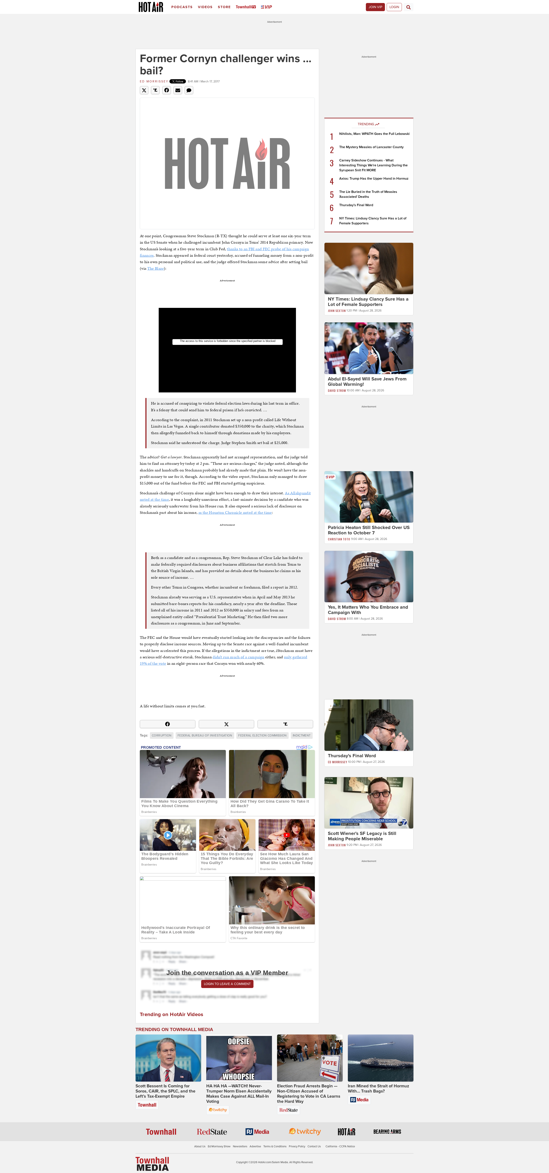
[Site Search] (408, 7)
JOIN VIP (375, 7)
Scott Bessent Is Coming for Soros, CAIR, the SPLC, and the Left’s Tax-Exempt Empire (165, 1091)
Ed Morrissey (154, 81)
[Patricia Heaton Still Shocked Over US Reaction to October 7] (368, 497)
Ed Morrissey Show (219, 1146)
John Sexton (337, 310)
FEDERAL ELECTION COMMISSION (262, 735)
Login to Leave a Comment (227, 984)
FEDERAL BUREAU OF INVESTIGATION (205, 735)
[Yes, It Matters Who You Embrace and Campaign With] (368, 576)
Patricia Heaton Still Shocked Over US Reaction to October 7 (369, 530)
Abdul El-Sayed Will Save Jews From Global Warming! (367, 381)
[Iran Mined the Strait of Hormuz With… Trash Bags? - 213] (380, 1058)
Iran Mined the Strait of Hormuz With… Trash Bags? (378, 1089)
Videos (205, 7)
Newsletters (240, 1146)
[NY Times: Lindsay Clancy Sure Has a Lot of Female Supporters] (368, 268)
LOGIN (394, 7)
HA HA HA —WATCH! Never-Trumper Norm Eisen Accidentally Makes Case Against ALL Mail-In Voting (238, 1094)
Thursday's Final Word (356, 205)
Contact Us (314, 1146)
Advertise (255, 1146)
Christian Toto (339, 539)
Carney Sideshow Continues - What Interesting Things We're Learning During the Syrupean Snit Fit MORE (373, 165)
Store (224, 7)
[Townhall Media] (152, 1163)
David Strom (337, 390)
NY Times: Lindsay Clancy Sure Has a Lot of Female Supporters (368, 301)
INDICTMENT (302, 735)
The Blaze (155, 268)
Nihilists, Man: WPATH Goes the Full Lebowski (374, 134)
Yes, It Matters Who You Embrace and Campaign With (368, 609)
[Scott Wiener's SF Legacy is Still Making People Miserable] (368, 802)
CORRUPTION (162, 735)
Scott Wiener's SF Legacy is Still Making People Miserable (362, 836)
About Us (199, 1146)
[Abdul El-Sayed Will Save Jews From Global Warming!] (368, 348)
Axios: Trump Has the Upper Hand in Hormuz (374, 178)
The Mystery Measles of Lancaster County (371, 147)
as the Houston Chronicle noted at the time (235, 512)
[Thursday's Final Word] (368, 725)
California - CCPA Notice (340, 1146)
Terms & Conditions (275, 1146)
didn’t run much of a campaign (238, 657)
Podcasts (182, 7)
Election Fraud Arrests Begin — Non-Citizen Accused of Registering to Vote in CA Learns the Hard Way (308, 1094)
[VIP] (267, 7)
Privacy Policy (297, 1146)
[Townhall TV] (246, 7)
